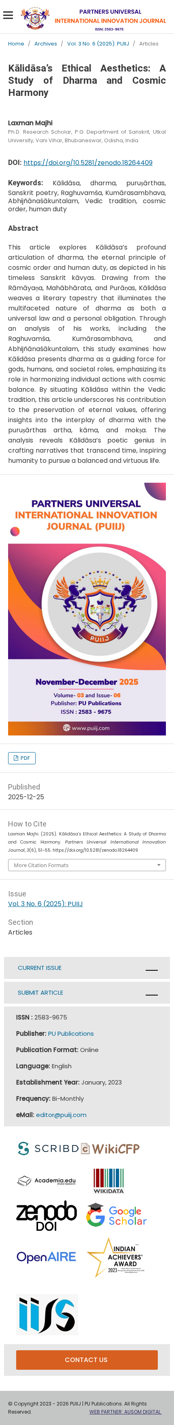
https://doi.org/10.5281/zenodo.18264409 (88, 162)
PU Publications (71, 1033)
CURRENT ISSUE (39, 967)
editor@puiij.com (61, 1115)
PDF (24, 758)
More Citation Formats (41, 865)
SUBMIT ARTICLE (39, 992)
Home (16, 44)
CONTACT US (87, 1359)
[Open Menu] (8, 15)
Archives (45, 44)
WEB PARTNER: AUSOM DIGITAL (125, 1411)
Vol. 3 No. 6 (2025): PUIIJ (98, 44)
